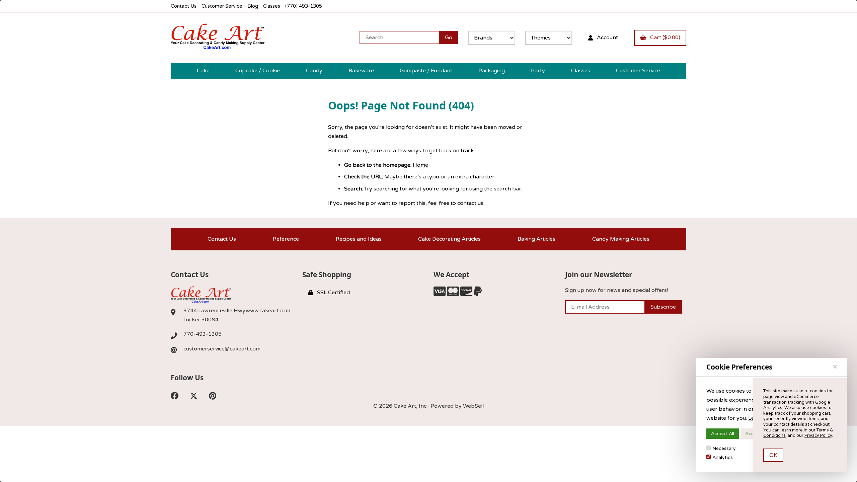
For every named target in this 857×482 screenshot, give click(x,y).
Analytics (722, 457)
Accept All (722, 433)
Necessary (724, 448)
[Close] (835, 367)
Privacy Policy (818, 435)
